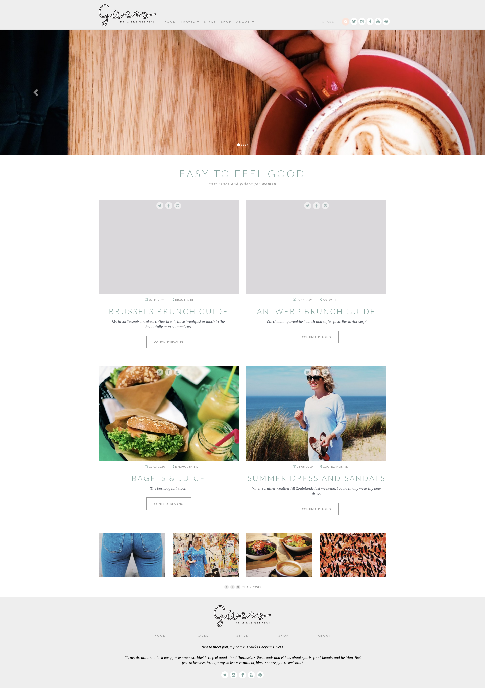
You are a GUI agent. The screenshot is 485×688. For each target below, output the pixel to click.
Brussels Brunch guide (169, 311)
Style (210, 21)
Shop (226, 21)
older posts (251, 587)
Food (170, 21)
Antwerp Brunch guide (316, 311)
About (243, 21)
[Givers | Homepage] (127, 13)
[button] (36, 92)
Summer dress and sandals (316, 477)
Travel (189, 21)
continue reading (168, 342)
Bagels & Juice (169, 477)
